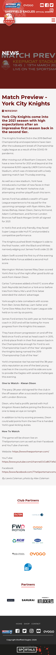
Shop (27, 624)
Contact (35, 624)
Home (19, 624)
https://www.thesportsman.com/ (30, 451)
